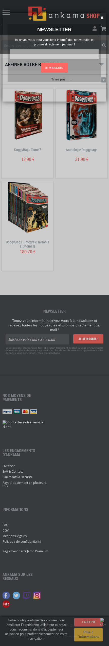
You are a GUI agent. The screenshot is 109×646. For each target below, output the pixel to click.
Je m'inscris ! (54, 67)
